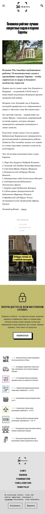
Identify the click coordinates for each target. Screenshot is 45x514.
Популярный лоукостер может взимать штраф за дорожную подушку (26, 429)
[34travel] (23, 6)
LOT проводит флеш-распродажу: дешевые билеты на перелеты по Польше (25, 379)
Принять (31, 505)
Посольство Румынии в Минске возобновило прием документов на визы (25, 439)
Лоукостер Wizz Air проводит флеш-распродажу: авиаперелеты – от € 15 (25, 419)
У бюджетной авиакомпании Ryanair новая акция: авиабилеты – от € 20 (25, 389)
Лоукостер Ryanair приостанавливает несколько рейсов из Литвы (25, 359)
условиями (9, 499)
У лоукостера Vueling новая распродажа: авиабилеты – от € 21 (23, 409)
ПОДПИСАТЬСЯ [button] (22, 335)
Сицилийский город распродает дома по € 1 (26, 399)
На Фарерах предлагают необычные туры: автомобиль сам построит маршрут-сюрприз (25, 369)
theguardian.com (24, 227)
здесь (23, 209)
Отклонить (15, 505)
